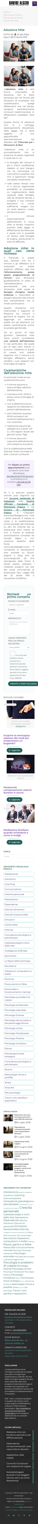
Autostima (10, 879)
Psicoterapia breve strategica (14, 1055)
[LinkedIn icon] (13, 1515)
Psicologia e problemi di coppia (17, 998)
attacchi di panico (25, 1192)
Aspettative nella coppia (15, 1456)
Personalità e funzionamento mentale (18, 990)
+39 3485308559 (19, 1330)
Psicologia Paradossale (17, 1033)
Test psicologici (13, 1092)
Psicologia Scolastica (15, 1043)
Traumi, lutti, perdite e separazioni (16, 1099)
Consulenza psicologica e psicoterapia (18, 936)
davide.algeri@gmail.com (20, 476)
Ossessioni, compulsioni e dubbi (18, 972)
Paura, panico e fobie (16, 984)
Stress (8, 1082)
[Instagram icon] (8, 1515)
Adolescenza (11, 874)
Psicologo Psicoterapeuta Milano (18, 1317)
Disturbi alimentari (14, 909)
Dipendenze (11, 904)
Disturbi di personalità (16, 914)
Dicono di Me (10, 1510)
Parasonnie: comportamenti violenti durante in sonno (17, 790)
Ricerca (8, 1069)
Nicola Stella (14, 1507)
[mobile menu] (34, 3)
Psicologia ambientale (16, 1005)
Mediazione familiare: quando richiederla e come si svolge (16, 833)
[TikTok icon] (29, 1515)
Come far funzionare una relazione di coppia (18, 1465)
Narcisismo (10, 966)
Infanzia (9, 930)
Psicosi (8, 1048)
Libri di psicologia (24, 1235)
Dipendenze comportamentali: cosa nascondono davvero (18, 1446)
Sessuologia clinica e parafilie (15, 1076)
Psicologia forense (13, 18)
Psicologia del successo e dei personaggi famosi (18, 1021)
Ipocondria (10, 956)
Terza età (9, 1087)
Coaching (10, 884)
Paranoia (9, 979)
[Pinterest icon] (24, 1515)
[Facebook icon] (19, 1515)
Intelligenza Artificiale (16, 951)
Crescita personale (14, 894)
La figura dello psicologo (17, 961)
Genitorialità (11, 924)
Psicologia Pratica (12, 15)
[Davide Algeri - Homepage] (19, 3)
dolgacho (21, 726)
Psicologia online (14, 1028)
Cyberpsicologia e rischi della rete (17, 944)
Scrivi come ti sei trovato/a (24, 1510)
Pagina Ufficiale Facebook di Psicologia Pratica (19, 504)
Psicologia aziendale (15, 1010)
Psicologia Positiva (14, 1038)
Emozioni (10, 919)
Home (6, 12)
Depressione (11, 899)
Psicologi (17, 1250)
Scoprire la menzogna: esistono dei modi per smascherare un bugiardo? (16, 739)
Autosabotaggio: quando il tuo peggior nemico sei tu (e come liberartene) (18, 1476)
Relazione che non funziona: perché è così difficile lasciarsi (18, 1435)
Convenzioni (23, 1204)
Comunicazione (13, 889)
